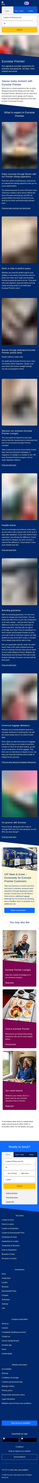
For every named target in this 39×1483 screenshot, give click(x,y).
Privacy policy (7, 1390)
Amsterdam (6, 1278)
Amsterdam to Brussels (11, 1246)
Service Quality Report (10, 1341)
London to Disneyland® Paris (13, 1233)
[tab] (8, 9)
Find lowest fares (12, 1197)
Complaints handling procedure (19, 1332)
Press (12, 1349)
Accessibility (6, 1369)
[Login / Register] (31, 3)
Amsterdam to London (10, 1241)
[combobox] (19, 17)
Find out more (10, 1044)
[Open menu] (35, 3)
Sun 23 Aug (12, 1173)
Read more (9, 983)
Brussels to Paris (8, 1254)
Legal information (8, 1399)
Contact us (6, 1336)
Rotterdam (6, 1300)
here (31, 1127)
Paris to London (8, 1224)
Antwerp (5, 1304)
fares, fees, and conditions (19, 1470)
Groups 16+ (10, 1202)
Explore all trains (11, 1193)
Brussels (5, 1287)
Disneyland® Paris (9, 1291)
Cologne (5, 1295)
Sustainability (7, 1354)
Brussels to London (9, 1258)
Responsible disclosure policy (13, 1395)
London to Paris (8, 1220)
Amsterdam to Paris (9, 1237)
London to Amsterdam (10, 1228)
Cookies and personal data (12, 1382)
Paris (4, 1274)
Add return (25, 1173)
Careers (5, 1328)
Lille (3, 1308)
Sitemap (5, 1373)
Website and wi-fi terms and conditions (16, 1403)
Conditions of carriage (10, 1378)
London (5, 1282)
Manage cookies (8, 1386)
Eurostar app (7, 1345)
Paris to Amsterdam (9, 1250)
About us (5, 1324)
